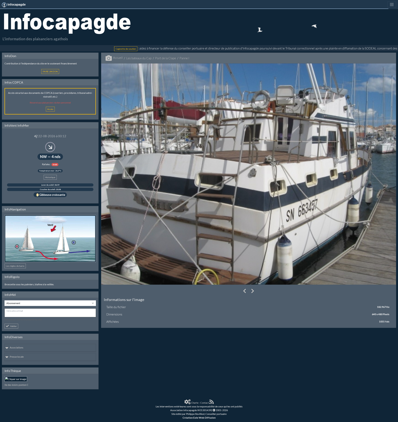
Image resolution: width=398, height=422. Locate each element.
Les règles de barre (15, 266)
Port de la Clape (165, 58)
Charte (194, 402)
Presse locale (17, 356)
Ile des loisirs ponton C (16, 384)
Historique (50, 177)
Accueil (118, 57)
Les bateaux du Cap (139, 58)
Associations (16, 347)
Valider (13, 326)
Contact (204, 402)
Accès (50, 109)
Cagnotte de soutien (64, 48)
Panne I (184, 58)
